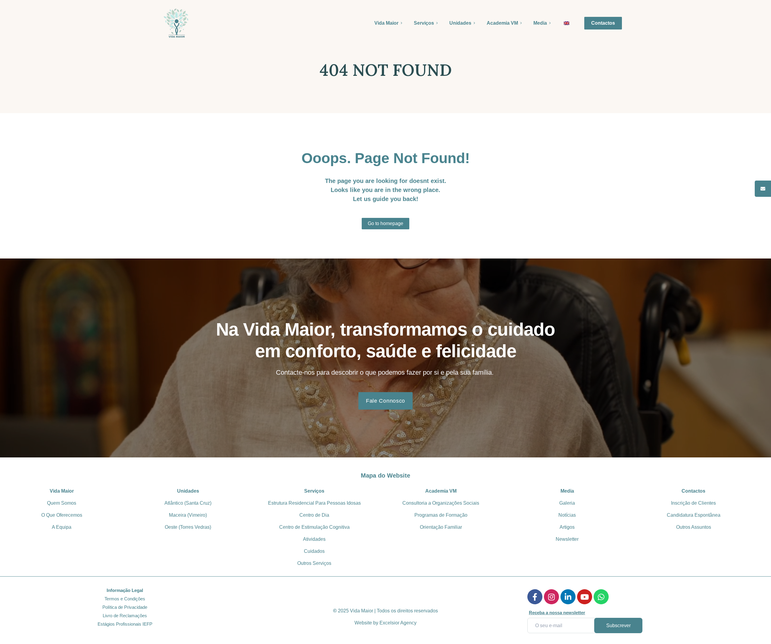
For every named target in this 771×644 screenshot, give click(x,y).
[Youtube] (584, 596)
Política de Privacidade (124, 607)
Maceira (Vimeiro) (188, 515)
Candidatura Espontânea (693, 515)
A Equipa (61, 527)
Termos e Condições (125, 598)
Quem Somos (61, 503)
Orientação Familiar (441, 527)
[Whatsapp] (601, 596)
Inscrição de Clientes (693, 503)
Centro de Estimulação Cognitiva (314, 527)
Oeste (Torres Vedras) (188, 527)
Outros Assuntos (693, 527)
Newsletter (567, 539)
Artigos (567, 527)
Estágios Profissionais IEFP (125, 624)
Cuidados (314, 551)
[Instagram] (551, 596)
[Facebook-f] (534, 596)
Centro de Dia (314, 515)
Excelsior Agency (398, 622)
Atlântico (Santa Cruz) (187, 503)
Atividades (314, 539)
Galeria (567, 503)
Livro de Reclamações (125, 615)
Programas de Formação (440, 515)
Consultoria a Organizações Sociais (440, 503)
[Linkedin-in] (568, 596)
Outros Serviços (314, 563)
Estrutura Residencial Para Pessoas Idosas (314, 503)
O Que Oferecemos (61, 515)
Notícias (567, 515)
